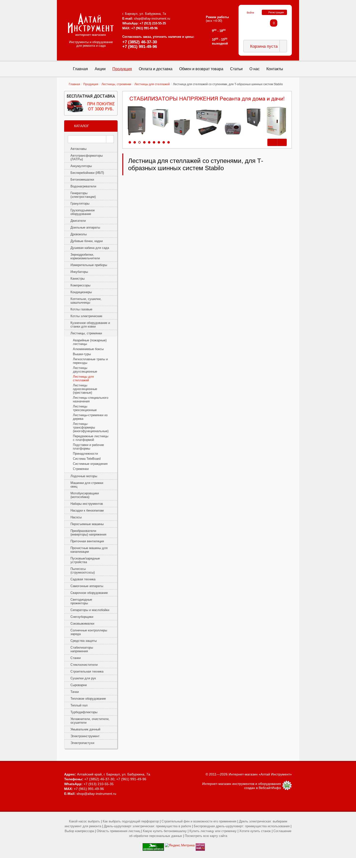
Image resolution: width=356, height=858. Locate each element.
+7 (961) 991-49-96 (139, 46)
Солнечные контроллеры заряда (88, 632)
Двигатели (78, 220)
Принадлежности (85, 453)
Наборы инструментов (86, 504)
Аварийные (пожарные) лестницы (90, 342)
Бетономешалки (82, 179)
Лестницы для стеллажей (152, 84)
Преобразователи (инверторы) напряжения (88, 532)
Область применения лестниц (118, 831)
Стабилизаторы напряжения (81, 649)
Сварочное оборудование (89, 593)
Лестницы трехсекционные (85, 408)
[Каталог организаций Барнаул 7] (153, 845)
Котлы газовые (81, 309)
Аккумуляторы (81, 166)
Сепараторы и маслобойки (89, 610)
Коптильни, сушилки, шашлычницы (85, 300)
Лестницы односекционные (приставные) (85, 388)
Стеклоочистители (84, 664)
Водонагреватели (83, 186)
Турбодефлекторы (83, 712)
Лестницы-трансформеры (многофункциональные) (90, 427)
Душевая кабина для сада (89, 248)
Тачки (74, 692)
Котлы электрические (86, 316)
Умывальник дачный (85, 729)
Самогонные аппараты (86, 586)
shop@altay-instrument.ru (152, 18)
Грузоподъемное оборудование (82, 212)
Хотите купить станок (255, 831)
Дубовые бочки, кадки (86, 241)
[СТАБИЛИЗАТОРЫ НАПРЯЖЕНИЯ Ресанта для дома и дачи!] (207, 116)
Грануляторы (79, 203)
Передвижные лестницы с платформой (90, 438)
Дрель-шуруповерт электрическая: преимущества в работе (147, 826)
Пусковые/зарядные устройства (85, 560)
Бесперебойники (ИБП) (87, 173)
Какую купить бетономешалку (165, 831)
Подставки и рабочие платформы (88, 446)
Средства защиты (83, 641)
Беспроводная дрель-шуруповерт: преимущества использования (242, 826)
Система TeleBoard (87, 458)
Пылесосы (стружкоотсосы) (82, 570)
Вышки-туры (82, 354)
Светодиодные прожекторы (81, 601)
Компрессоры (80, 285)
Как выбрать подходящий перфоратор (131, 821)
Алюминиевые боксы (88, 349)
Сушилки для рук (83, 678)
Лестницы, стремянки (116, 84)
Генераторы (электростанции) (83, 195)
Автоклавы (78, 149)
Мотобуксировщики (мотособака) (84, 495)
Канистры (77, 278)
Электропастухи (82, 743)
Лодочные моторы (83, 476)
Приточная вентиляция (87, 541)
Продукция (90, 84)
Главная (74, 84)
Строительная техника (86, 671)
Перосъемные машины (87, 524)
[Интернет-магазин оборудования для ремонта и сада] (90, 25)
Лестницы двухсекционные (85, 369)
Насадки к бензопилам (87, 510)
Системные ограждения (90, 464)
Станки (75, 658)
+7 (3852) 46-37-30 (139, 42)
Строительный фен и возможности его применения (199, 821)
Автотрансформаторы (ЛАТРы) (86, 157)
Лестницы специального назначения (90, 399)
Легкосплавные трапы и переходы (90, 361)
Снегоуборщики (81, 617)
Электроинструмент (85, 736)
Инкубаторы (79, 272)
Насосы (76, 517)
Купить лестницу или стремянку (213, 831)
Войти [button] (250, 12)
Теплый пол (79, 705)
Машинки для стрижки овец (86, 484)
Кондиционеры (81, 292)
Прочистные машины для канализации (89, 549)
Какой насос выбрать (84, 821)
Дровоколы (78, 234)
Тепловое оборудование (88, 698)
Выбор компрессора (79, 831)
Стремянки (81, 469)
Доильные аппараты (85, 227)
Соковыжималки (82, 623)
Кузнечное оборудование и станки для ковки (90, 324)
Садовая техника (82, 579)
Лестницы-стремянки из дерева (90, 417)
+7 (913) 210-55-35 (152, 23)
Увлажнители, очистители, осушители (89, 720)
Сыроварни (78, 685)
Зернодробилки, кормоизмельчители (85, 256)
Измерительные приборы (88, 265)
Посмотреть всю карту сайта (206, 836)
